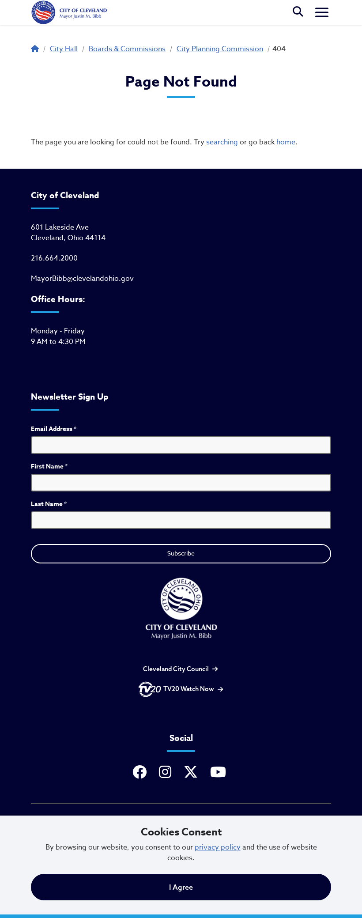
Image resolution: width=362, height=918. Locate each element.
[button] (298, 12)
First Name (49, 466)
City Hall (64, 49)
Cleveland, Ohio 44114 (68, 238)
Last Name (49, 504)
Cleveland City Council (176, 669)
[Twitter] (192, 773)
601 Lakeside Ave (60, 227)
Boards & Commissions (127, 49)
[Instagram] (166, 773)
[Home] (69, 12)
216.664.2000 (54, 258)
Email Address (53, 429)
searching (222, 142)
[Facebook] (141, 773)
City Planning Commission (220, 49)
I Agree (181, 887)
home (285, 142)
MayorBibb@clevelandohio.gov (82, 278)
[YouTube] (220, 773)
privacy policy (218, 847)
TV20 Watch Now (188, 689)
